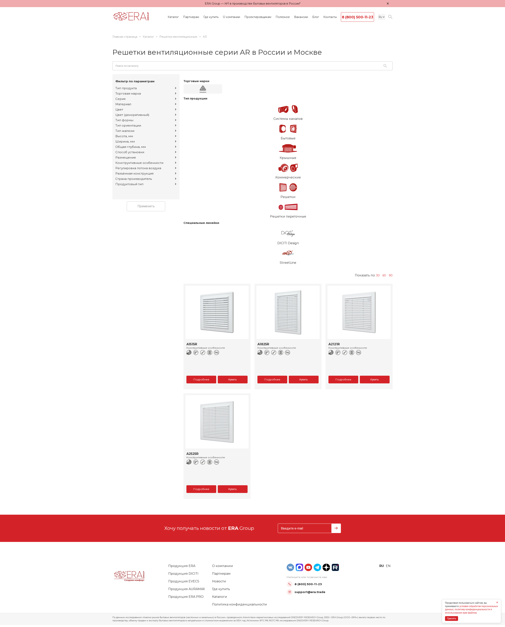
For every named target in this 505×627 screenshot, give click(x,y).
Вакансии (301, 17)
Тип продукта (126, 88)
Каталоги (219, 597)
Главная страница (124, 36)
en (388, 566)
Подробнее (201, 379)
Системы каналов (288, 119)
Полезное (283, 17)
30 (378, 275)
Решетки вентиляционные (178, 36)
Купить (232, 379)
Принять (451, 618)
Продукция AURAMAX (186, 589)
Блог (315, 17)
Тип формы (124, 120)
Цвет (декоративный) (132, 114)
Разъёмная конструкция (134, 173)
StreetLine (288, 263)
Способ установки (129, 152)
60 (384, 275)
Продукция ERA (181, 566)
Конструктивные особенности (139, 162)
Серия (120, 98)
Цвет (119, 109)
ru (381, 566)
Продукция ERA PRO (186, 597)
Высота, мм (124, 136)
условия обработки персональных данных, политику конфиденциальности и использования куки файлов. (471, 609)
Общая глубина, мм (130, 146)
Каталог (173, 17)
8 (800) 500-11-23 (357, 17)
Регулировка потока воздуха (138, 168)
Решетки (288, 197)
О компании (231, 17)
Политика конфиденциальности (239, 604)
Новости (219, 581)
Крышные (288, 158)
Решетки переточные (288, 216)
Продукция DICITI (183, 573)
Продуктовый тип (129, 184)
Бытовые (288, 138)
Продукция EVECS (183, 581)
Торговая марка (128, 93)
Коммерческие (288, 177)
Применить (146, 206)
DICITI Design (288, 243)
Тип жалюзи (124, 130)
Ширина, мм (125, 141)
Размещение (125, 157)
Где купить (211, 17)
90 (391, 275)
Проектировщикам (257, 17)
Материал (123, 104)
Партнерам (191, 17)
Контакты (330, 17)
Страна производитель (133, 178)
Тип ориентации (128, 125)
